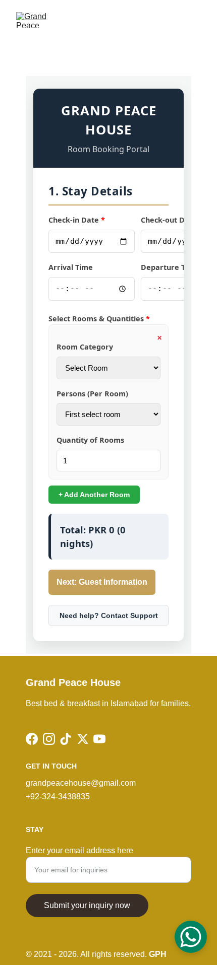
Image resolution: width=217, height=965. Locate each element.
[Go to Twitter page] (83, 739)
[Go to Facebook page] (32, 739)
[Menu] (195, 20)
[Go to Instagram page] (49, 739)
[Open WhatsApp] (191, 937)
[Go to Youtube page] (99, 739)
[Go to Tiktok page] (66, 739)
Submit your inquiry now (87, 905)
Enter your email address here (79, 850)
